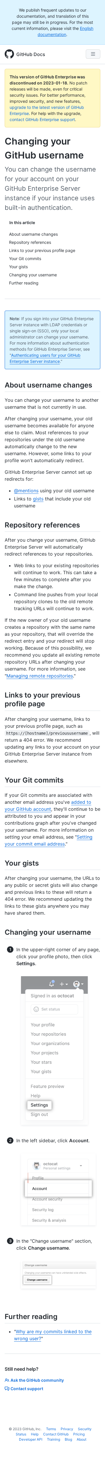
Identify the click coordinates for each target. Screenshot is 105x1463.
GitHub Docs (30, 54)
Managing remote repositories (39, 676)
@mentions (26, 490)
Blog (68, 1439)
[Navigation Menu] (93, 54)
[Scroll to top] (92, 1450)
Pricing (79, 1434)
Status (21, 1434)
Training (53, 1439)
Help (34, 1434)
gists (38, 499)
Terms (51, 1429)
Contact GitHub (56, 1434)
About (81, 1439)
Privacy (67, 1429)
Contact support (26, 1388)
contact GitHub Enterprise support (42, 119)
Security (85, 1429)
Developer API (30, 1439)
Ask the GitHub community (37, 1380)
